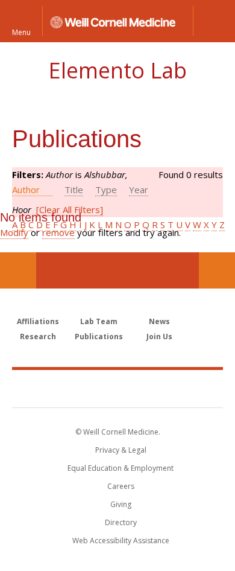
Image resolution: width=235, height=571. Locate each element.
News (159, 321)
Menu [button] (21, 31)
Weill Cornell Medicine (117, 388)
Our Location (18, 270)
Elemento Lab (117, 70)
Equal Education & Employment (120, 468)
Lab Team (99, 321)
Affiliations (38, 321)
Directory (121, 522)
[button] (214, 21)
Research (38, 336)
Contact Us (217, 270)
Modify (14, 232)
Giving (120, 504)
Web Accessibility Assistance (120, 540)
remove (58, 232)
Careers (120, 486)
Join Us (159, 336)
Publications (99, 336)
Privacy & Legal (120, 450)
